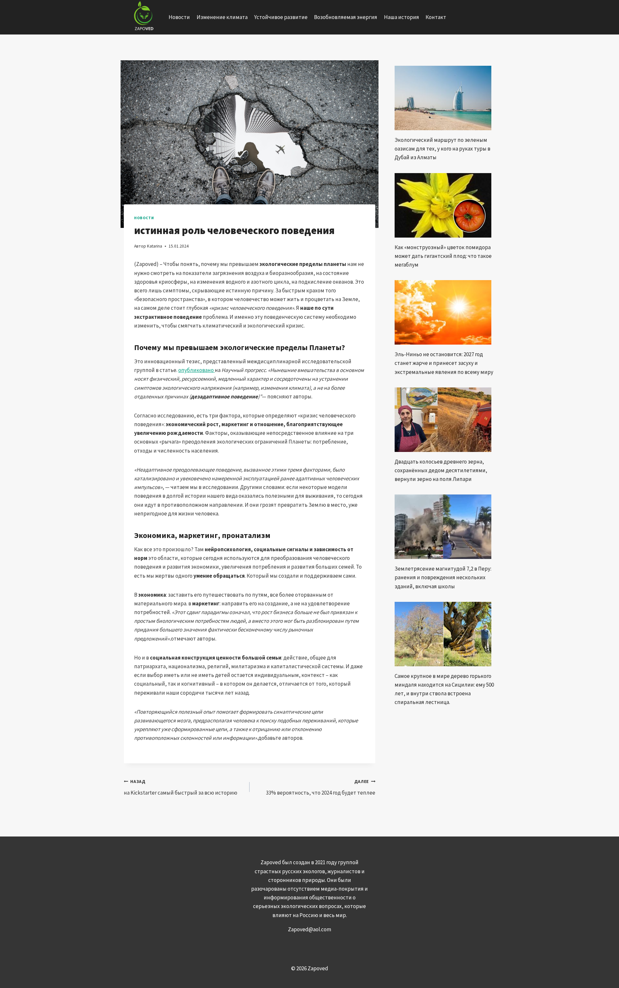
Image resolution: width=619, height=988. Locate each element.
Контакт (436, 17)
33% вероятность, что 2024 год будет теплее (320, 787)
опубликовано (196, 370)
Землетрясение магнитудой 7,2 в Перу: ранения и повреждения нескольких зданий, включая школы (443, 577)
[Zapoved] (143, 17)
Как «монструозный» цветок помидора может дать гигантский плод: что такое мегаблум (443, 256)
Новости (179, 17)
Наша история (401, 17)
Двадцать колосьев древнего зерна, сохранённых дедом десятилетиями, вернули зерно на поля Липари (441, 470)
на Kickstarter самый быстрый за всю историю (180, 787)
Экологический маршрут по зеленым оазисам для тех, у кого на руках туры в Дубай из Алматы (442, 148)
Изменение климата (222, 17)
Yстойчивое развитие (281, 17)
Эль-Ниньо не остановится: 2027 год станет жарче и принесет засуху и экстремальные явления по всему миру (444, 363)
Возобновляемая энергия (345, 17)
